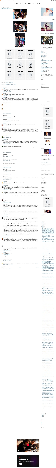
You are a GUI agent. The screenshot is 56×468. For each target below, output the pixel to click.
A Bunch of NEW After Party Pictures (8, 8)
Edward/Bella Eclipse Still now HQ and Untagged (48, 396)
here (53, 33)
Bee (41, 420)
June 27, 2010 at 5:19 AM (7, 202)
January (43, 414)
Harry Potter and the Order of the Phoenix (46, 67)
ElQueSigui (4, 123)
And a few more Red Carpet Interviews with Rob (47, 334)
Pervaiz (4, 252)
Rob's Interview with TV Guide (45, 249)
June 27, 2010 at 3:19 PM (7, 235)
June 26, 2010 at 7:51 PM (7, 160)
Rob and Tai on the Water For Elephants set (47, 379)
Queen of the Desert (43, 55)
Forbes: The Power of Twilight (45, 266)
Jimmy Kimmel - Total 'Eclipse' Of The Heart (47, 380)
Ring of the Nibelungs (43, 70)
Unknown (4, 181)
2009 (42, 415)
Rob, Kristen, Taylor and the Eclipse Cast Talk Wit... (48, 254)
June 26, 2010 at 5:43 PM (7, 137)
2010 (42, 222)
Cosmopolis (42, 58)
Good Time (42, 52)
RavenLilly (4, 97)
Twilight (41, 64)
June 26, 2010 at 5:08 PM (7, 117)
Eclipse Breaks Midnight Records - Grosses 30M (48, 231)
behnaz (4, 198)
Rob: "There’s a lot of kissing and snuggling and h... (48, 228)
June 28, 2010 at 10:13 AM (7, 250)
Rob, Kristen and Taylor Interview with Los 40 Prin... (48, 267)
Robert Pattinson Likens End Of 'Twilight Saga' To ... (48, 358)
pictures (15, 84)
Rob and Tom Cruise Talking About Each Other (47, 393)
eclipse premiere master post (9, 84)
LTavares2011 (5, 145)
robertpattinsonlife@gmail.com (44, 162)
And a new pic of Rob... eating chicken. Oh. (47, 339)
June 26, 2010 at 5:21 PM (7, 121)
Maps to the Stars (43, 56)
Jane (4, 88)
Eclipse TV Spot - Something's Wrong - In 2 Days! (48, 265)
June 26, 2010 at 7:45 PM (7, 156)
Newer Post (3, 267)
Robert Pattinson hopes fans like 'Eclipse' (47, 359)
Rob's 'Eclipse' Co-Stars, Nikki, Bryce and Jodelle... (48, 335)
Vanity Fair (42, 71)
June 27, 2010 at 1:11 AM (7, 183)
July (42, 226)
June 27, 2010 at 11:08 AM (7, 208)
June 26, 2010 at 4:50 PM (7, 113)
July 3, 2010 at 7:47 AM (7, 256)
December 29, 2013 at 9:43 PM (8, 264)
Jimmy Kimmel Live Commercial (46, 392)
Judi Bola (36, 263)
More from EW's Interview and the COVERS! (47, 387)
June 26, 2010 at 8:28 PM (7, 171)
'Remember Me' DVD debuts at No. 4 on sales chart (48, 229)
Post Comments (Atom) (7, 268)
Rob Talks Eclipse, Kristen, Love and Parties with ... (48, 376)
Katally (4, 191)
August (43, 225)
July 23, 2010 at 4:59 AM (7, 260)
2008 (42, 416)
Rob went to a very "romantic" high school (47, 333)
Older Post (37, 267)
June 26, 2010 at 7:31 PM (7, 152)
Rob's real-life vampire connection (46, 384)
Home (20, 267)
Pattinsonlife (11, 82)
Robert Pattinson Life (28, 4)
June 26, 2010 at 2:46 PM (7, 91)
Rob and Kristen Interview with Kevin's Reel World (48, 232)
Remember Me (42, 62)
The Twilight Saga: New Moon (44, 63)
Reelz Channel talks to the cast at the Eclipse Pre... (48, 272)
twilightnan (4, 127)
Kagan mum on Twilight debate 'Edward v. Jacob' (48, 230)
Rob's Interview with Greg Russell (46, 262)
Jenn (4, 93)
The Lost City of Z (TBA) (44, 53)
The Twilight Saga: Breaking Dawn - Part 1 (46, 60)
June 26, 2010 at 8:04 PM (7, 167)
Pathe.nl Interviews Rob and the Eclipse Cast (47, 276)
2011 (42, 221)
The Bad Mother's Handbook (44, 68)
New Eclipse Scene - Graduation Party (46, 261)
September (43, 224)
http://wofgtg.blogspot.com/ (6, 254)
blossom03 (7, 82)
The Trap (42, 51)
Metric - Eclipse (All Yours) (45, 238)
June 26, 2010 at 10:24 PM (7, 179)
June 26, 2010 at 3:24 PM (7, 95)
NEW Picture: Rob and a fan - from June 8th (47, 383)
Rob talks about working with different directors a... (48, 253)
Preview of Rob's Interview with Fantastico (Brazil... (48, 327)
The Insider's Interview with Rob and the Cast (47, 342)
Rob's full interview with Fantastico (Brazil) (47, 292)
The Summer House (43, 66)
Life (41, 54)
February (43, 413)
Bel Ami (42, 59)
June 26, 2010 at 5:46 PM (7, 143)
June (42, 227)
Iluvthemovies (5, 139)
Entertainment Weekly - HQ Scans (46, 336)
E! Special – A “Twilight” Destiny (46, 235)
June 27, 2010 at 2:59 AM (7, 189)
